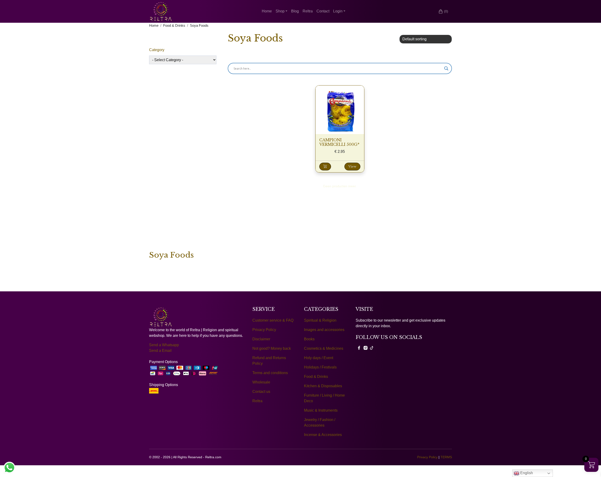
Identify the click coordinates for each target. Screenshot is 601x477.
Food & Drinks (174, 25)
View (352, 166)
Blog (295, 11)
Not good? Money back (271, 348)
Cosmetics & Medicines (323, 348)
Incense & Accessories (323, 435)
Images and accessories (324, 330)
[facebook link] (359, 347)
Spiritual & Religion (320, 320)
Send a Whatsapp (164, 345)
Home (267, 11)
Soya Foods (199, 25)
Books (309, 339)
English (526, 473)
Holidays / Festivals (320, 367)
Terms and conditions (270, 373)
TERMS (446, 457)
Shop (280, 11)
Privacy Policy (264, 330)
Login (338, 11)
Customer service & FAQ (272, 320)
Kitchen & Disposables (323, 386)
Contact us (261, 392)
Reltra (308, 11)
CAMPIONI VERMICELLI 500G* (339, 142)
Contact (322, 11)
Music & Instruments (321, 410)
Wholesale (261, 382)
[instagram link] (365, 347)
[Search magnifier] (446, 68)
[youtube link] (371, 347)
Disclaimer (261, 339)
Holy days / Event (318, 358)
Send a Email (160, 351)
